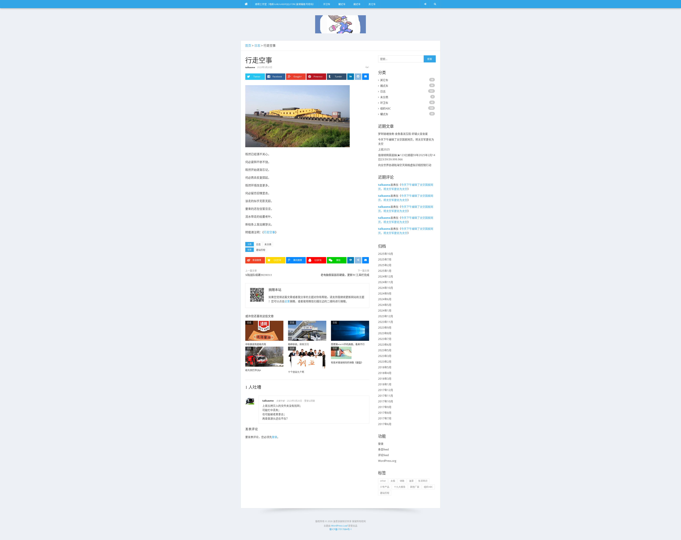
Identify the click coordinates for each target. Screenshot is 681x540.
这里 (287, 301)
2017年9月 (384, 407)
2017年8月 (384, 412)
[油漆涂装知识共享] (340, 24)
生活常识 (422, 480)
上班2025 (384, 149)
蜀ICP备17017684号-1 (340, 529)
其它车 (372, 4)
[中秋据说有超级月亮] (264, 330)
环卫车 (326, 4)
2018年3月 (384, 378)
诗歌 (402, 480)
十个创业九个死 (296, 371)
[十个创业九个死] (307, 357)
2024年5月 (384, 305)
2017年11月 (385, 395)
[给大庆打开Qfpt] (264, 356)
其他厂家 (414, 486)
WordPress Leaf (339, 525)
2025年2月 (384, 265)
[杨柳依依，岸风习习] (307, 330)
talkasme (250, 67)
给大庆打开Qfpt (253, 370)
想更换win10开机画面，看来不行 (348, 344)
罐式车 (341, 4)
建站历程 (260, 249)
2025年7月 (384, 259)
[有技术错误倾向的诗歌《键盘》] (341, 352)
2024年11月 (385, 282)
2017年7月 (384, 418)
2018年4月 (384, 373)
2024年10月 (385, 288)
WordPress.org (387, 460)
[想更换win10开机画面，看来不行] (350, 330)
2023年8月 (384, 333)
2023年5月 (384, 350)
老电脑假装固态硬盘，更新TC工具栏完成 (345, 275)
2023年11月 (385, 322)
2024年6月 (384, 299)
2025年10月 (385, 253)
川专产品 (384, 486)
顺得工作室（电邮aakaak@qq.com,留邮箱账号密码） (285, 4)
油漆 (411, 480)
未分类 (267, 244)
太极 (393, 480)
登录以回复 (309, 400)
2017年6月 (384, 424)
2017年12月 (385, 390)
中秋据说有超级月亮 (255, 344)
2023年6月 (384, 344)
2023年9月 (384, 327)
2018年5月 (384, 367)
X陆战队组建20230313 (258, 275)
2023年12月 (385, 316)
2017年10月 (385, 401)
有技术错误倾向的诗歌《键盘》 (347, 362)
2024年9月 (384, 293)
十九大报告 (399, 486)
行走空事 (269, 232)
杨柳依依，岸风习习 (298, 344)
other (383, 480)
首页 (248, 45)
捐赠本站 (274, 290)
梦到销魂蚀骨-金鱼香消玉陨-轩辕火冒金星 (403, 134)
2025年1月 (384, 270)
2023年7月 (384, 339)
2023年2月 (384, 361)
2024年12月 (385, 276)
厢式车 (357, 4)
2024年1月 (384, 310)
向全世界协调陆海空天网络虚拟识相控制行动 (404, 165)
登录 (274, 437)
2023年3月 (384, 356)
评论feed (383, 455)
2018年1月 (384, 384)
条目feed (383, 449)
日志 (257, 45)
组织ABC (385, 108)
